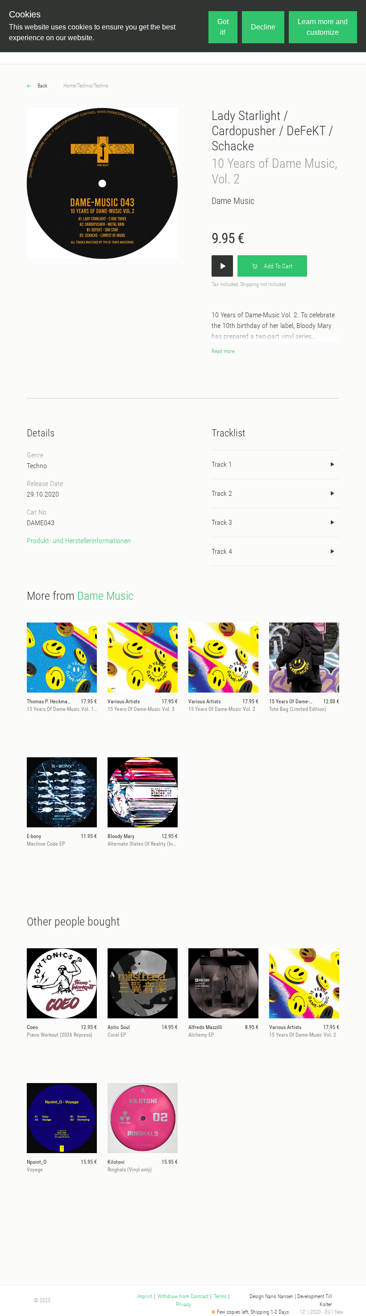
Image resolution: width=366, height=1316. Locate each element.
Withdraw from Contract (183, 1296)
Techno (84, 86)
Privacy (183, 1304)
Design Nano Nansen (271, 1296)
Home (69, 86)
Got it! (223, 27)
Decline (263, 27)
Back (41, 86)
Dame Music (233, 200)
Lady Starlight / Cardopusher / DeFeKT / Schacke (272, 131)
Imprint (144, 1296)
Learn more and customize (323, 27)
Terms (220, 1296)
